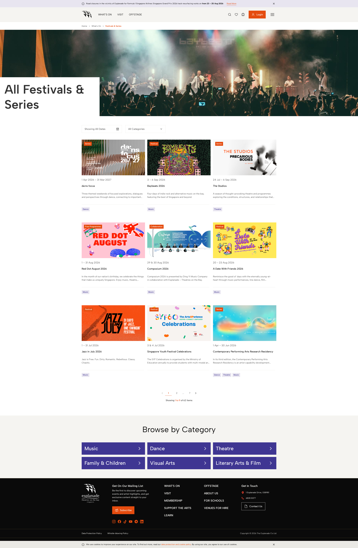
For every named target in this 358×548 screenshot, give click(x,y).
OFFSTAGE (211, 486)
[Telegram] (136, 521)
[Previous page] (162, 393)
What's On (105, 14)
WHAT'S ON (172, 486)
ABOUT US (211, 493)
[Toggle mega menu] (272, 14)
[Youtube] (130, 521)
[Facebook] (119, 521)
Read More (231, 3)
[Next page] (196, 393)
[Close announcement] (273, 3)
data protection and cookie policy (176, 544)
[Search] (229, 14)
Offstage (135, 14)
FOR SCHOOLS (214, 500)
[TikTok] (125, 521)
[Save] (236, 14)
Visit (120, 14)
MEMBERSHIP (173, 500)
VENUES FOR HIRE (216, 508)
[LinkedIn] (141, 521)
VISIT (167, 493)
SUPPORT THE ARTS (177, 508)
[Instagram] (114, 521)
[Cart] (243, 14)
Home (84, 26)
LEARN (168, 515)
